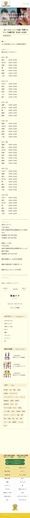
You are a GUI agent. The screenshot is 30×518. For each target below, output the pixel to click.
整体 (22, 415)
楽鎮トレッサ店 (5, 283)
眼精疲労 (14, 422)
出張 (10, 422)
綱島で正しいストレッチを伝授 (11, 270)
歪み (17, 418)
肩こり (11, 283)
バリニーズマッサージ (8, 397)
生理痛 (9, 418)
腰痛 (5, 332)
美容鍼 (19, 407)
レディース (22, 397)
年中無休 (6, 390)
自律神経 (6, 393)
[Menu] (27, 4)
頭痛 (5, 418)
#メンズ (10, 304)
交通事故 (18, 411)
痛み (13, 418)
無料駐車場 (6, 404)
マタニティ (6, 415)
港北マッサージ (8, 323)
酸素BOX (17, 400)
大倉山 (13, 411)
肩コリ (14, 407)
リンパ (5, 422)
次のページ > (24, 289)
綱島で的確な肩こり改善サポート (12, 264)
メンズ (16, 397)
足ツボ (12, 404)
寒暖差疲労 (6, 400)
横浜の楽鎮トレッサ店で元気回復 (12, 259)
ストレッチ (15, 283)
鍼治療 (12, 400)
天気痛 (18, 390)
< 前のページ (5, 289)
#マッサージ (18, 304)
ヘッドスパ (20, 422)
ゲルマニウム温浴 (8, 407)
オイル (5, 425)
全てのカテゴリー (8, 320)
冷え (16, 404)
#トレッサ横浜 (15, 308)
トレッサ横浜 (7, 411)
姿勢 (21, 418)
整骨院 (23, 411)
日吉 (11, 390)
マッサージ (7, 338)
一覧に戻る (15, 289)
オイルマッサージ (13, 393)
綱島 (18, 415)
